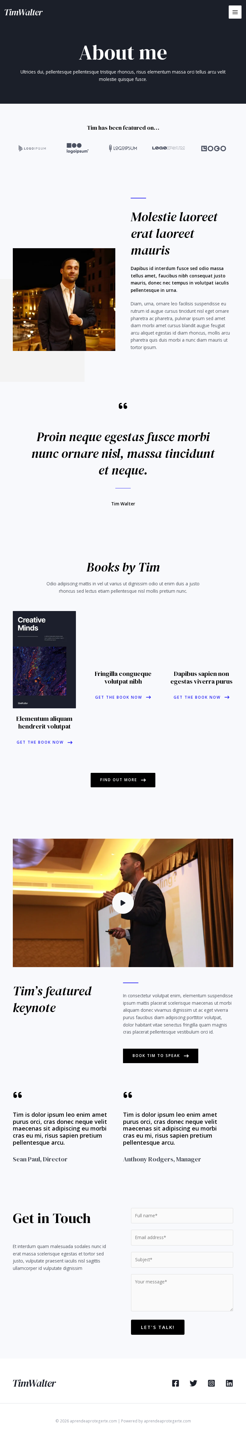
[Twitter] (193, 1383)
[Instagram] (211, 1383)
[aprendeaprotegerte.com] (23, 12)
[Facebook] (175, 1383)
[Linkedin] (229, 1383)
